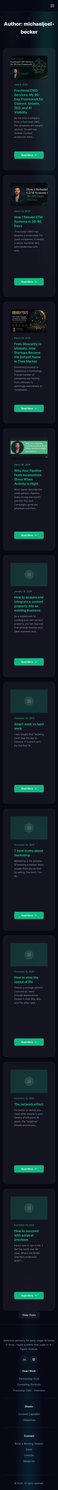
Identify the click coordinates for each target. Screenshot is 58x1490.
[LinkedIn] (24, 1359)
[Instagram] (33, 1359)
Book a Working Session (29, 1443)
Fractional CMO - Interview (29, 1390)
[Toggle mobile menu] (52, 6)
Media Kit (29, 1461)
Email (29, 1449)
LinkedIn (29, 1455)
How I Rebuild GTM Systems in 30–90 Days (28, 221)
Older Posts (29, 1315)
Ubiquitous (29, 1420)
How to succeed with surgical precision (26, 1235)
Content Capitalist (29, 1414)
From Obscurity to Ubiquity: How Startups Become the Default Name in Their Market (27, 352)
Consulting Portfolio (29, 1384)
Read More (27, 155)
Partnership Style (29, 1378)
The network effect (28, 1104)
